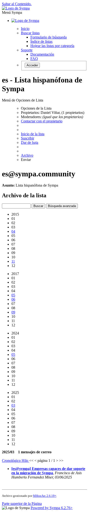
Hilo (25, 461)
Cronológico (12, 461)
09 (13, 312)
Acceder (32, 65)
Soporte (27, 50)
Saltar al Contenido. (17, 4)
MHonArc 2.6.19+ (44, 496)
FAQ (34, 59)
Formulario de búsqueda (48, 37)
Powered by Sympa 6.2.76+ (52, 508)
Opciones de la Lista (36, 108)
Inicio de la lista (32, 134)
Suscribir (27, 138)
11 (13, 261)
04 (13, 231)
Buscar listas (30, 33)
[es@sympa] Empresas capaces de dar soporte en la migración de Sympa (48, 471)
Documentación (42, 54)
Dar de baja (29, 142)
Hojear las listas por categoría (52, 46)
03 (13, 405)
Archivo (27, 155)
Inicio (25, 29)
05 (13, 295)
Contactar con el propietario (41, 121)
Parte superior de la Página (22, 504)
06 (13, 299)
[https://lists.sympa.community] (16, 8)
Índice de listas (41, 41)
